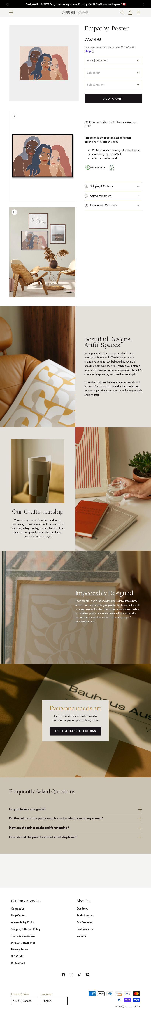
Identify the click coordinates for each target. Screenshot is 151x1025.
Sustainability (85, 929)
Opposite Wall (132, 1006)
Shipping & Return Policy (26, 929)
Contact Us (17, 908)
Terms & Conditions (23, 936)
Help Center (18, 915)
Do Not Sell (18, 963)
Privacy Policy (19, 949)
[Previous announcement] (7, 4)
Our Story (82, 908)
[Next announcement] (144, 4)
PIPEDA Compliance (23, 942)
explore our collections (75, 731)
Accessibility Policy (23, 922)
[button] (11, 12)
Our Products (84, 922)
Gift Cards (17, 956)
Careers (81, 936)
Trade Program (85, 915)
